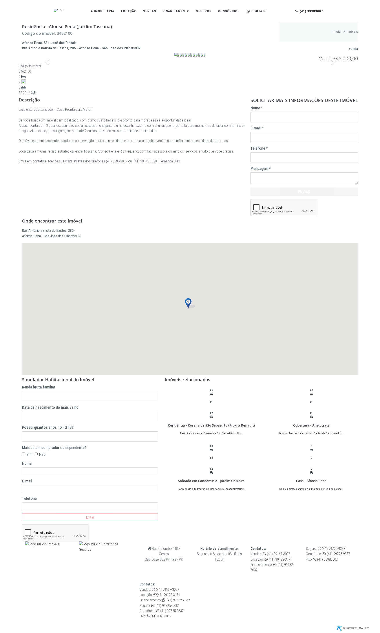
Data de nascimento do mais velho (50, 407)
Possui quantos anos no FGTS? (48, 427)
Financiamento (176, 11)
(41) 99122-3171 (280, 559)
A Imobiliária (102, 11)
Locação (129, 11)
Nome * (256, 108)
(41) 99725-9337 (333, 548)
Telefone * (259, 148)
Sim (29, 454)
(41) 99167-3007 (278, 554)
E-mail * (256, 128)
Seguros (204, 11)
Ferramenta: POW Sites (356, 627)
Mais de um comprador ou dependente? (54, 447)
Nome (27, 463)
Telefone (29, 498)
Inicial (337, 31)
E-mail (27, 481)
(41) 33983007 (311, 11)
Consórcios (229, 11)
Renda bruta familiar (38, 387)
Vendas (149, 11)
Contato (258, 11)
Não (42, 454)
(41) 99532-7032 (178, 600)
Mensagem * (260, 168)
